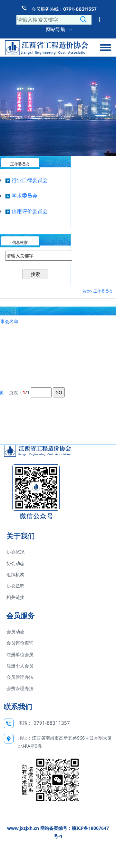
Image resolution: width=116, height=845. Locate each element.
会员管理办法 (20, 677)
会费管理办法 (20, 688)
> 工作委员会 (101, 291)
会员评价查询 (20, 643)
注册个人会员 (20, 666)
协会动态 (15, 563)
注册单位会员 (20, 654)
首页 (86, 291)
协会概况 (15, 552)
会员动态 (15, 631)
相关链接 (15, 597)
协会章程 (15, 586)
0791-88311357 (52, 723)
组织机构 (15, 574)
